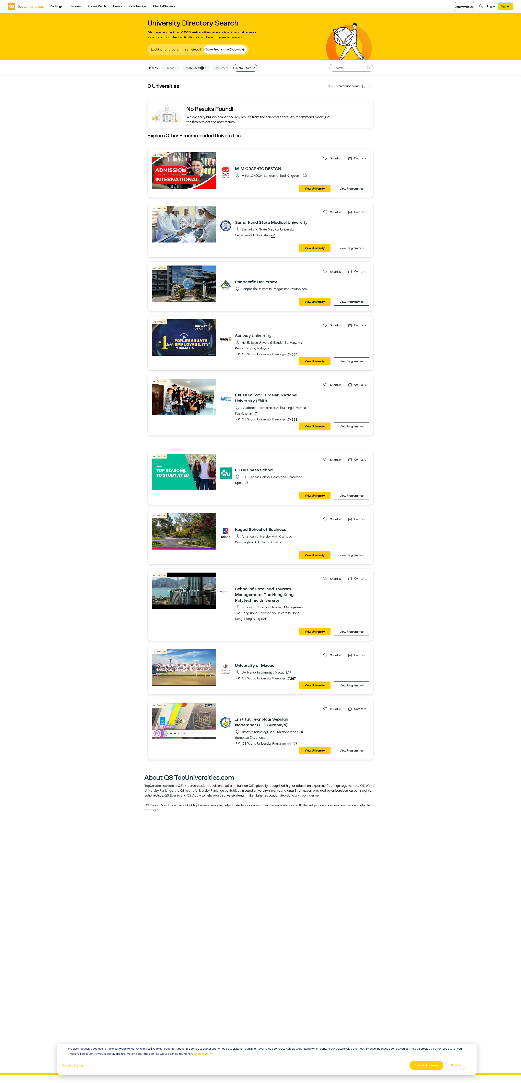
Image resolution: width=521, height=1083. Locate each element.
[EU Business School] (226, 473)
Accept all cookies (426, 1065)
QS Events (172, 795)
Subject (169, 68)
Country (220, 68)
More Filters (244, 68)
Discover (75, 6)
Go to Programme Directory (224, 49)
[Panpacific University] (226, 285)
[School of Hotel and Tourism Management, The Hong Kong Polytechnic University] (226, 592)
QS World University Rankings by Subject (210, 791)
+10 (304, 176)
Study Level (194, 68)
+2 (273, 235)
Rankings (56, 6)
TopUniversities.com (159, 786)
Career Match (97, 6)
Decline (456, 1065)
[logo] (26, 6)
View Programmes (351, 188)
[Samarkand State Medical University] (226, 226)
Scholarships (137, 6)
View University (315, 188)
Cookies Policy (203, 1054)
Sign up (505, 6)
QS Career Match (157, 805)
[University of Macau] (226, 669)
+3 (246, 483)
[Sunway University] (226, 339)
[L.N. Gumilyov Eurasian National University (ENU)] (226, 398)
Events (117, 6)
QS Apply (194, 795)
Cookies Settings (73, 1065)
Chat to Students (164, 6)
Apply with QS (464, 7)
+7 (255, 413)
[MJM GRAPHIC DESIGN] (226, 172)
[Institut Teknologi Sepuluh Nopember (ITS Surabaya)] (226, 722)
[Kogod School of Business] (226, 533)
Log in (491, 6)
